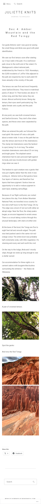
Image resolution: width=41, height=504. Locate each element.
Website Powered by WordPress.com (20, 498)
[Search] (15, 4)
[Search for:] (23, 4)
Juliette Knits (20, 12)
